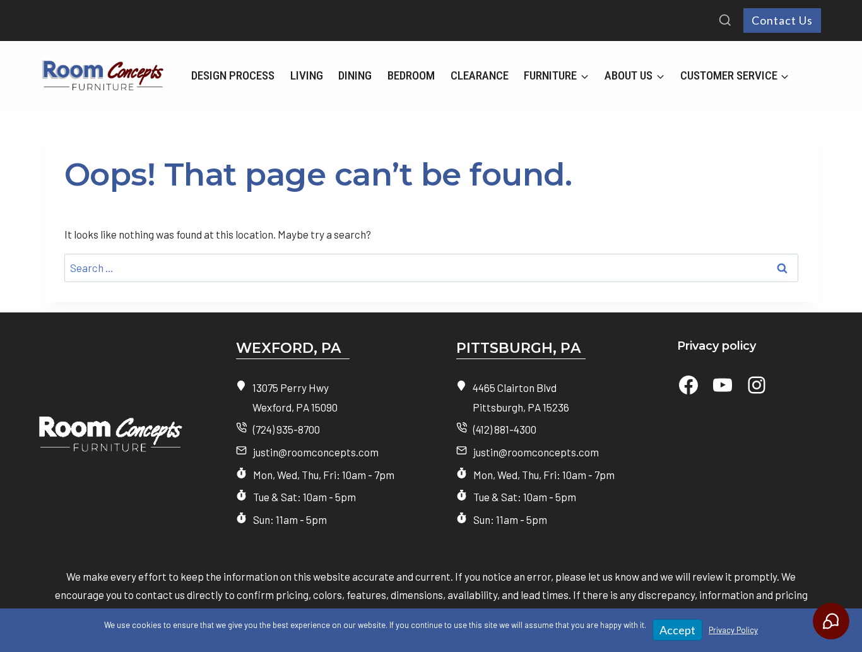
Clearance (480, 75)
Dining (355, 75)
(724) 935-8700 (286, 429)
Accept (677, 630)
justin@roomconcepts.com (316, 452)
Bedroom (411, 75)
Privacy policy (716, 346)
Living (306, 75)
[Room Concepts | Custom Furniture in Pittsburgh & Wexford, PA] (100, 440)
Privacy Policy (733, 630)
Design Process (233, 75)
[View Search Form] (725, 20)
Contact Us (782, 20)
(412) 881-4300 (504, 429)
